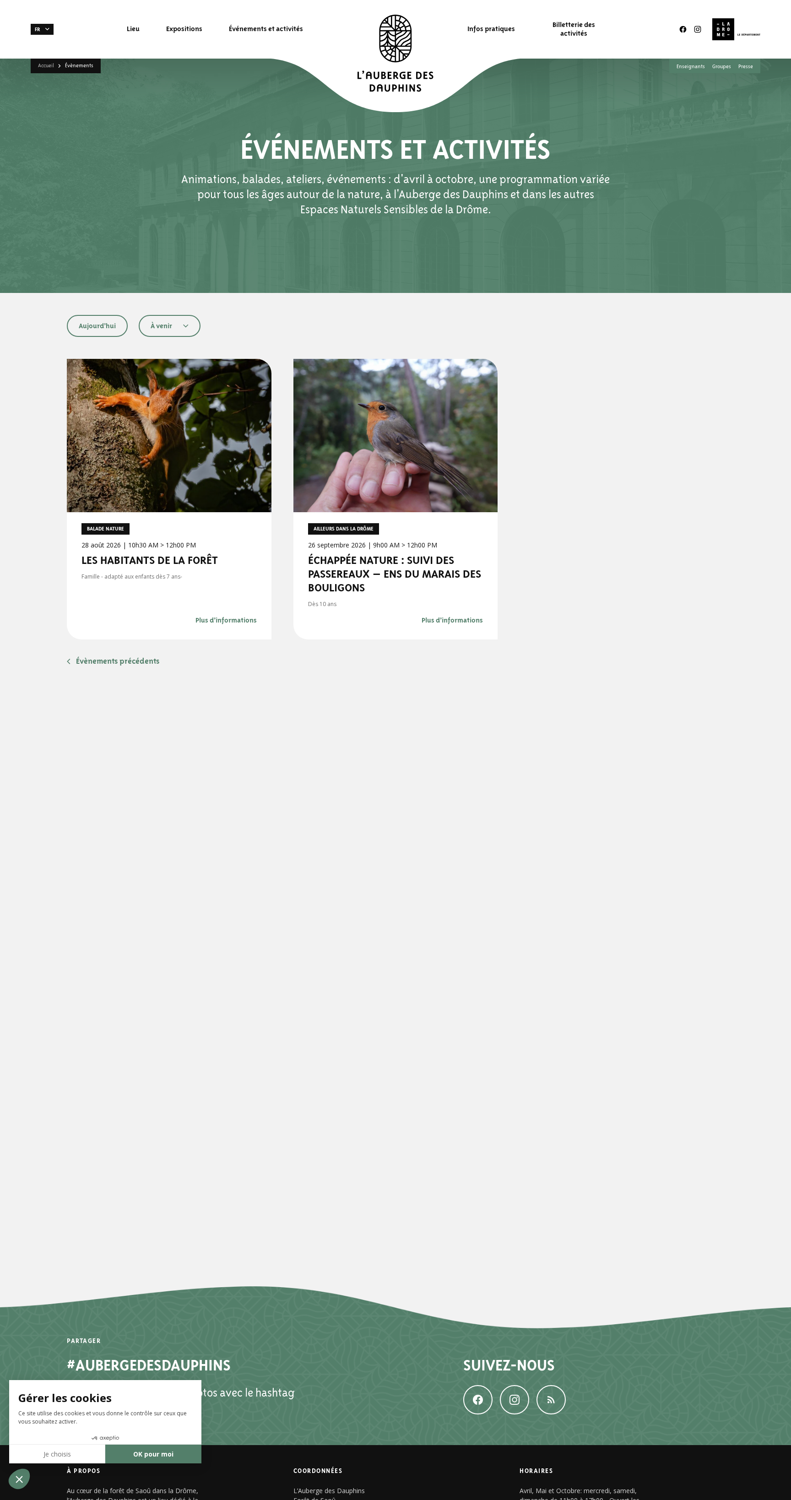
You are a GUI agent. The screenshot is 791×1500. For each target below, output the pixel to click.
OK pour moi (153, 1454)
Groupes (721, 66)
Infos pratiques (491, 29)
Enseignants (691, 66)
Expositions (184, 29)
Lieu (133, 29)
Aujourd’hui (97, 325)
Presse (745, 66)
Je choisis (57, 1454)
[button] (42, 29)
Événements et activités (266, 29)
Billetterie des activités (574, 29)
